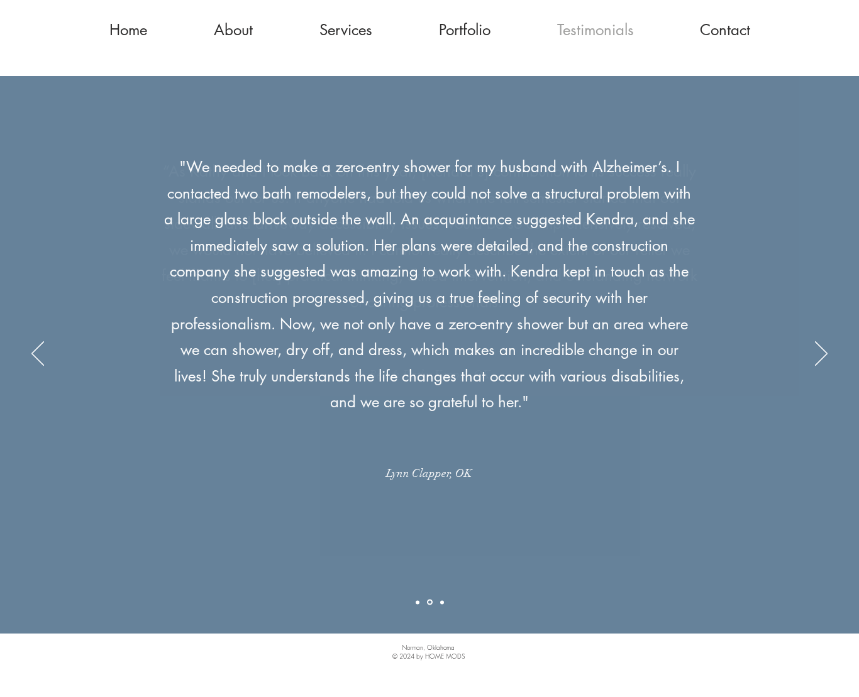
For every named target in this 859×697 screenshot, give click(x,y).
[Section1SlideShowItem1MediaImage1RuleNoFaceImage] (417, 602)
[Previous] (37, 354)
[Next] (821, 354)
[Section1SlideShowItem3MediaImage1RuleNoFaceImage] (442, 602)
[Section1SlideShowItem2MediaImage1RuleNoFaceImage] (430, 602)
